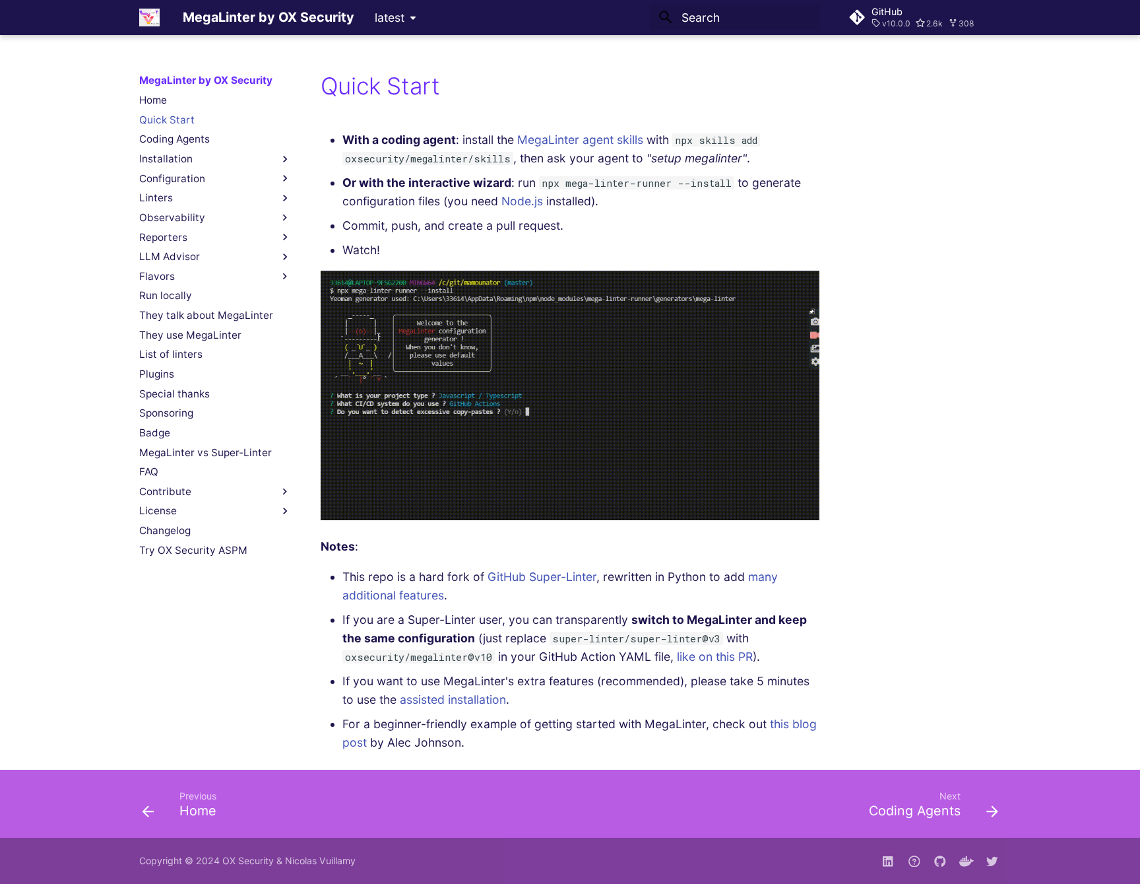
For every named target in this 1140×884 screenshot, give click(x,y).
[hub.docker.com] (966, 860)
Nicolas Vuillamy (320, 860)
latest (389, 17)
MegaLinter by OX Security (205, 80)
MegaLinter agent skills (580, 140)
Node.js (522, 201)
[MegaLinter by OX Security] (149, 17)
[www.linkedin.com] (887, 860)
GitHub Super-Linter (542, 577)
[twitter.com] (992, 860)
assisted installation (453, 699)
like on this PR (715, 656)
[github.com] (914, 860)
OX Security (248, 860)
